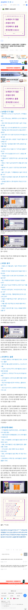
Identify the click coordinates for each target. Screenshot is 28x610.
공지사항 (11, 595)
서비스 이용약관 (3, 593)
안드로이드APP (3, 595)
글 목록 (8, 549)
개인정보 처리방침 (11, 593)
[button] (10, 585)
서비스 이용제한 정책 (19, 593)
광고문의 (18, 595)
